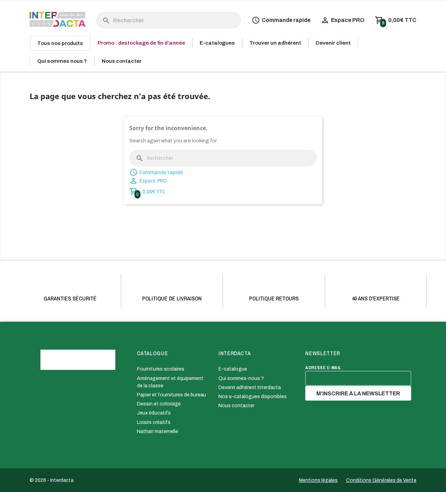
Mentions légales (318, 480)
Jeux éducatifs (154, 413)
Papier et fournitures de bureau (171, 394)
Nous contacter (236, 405)
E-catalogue (232, 369)
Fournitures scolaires (160, 369)
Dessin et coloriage (159, 404)
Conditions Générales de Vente (381, 480)
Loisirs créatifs (153, 422)
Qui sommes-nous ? (241, 378)
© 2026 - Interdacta (52, 480)
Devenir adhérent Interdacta (249, 387)
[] (99, 13)
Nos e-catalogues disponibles (252, 396)
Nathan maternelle (157, 431)
